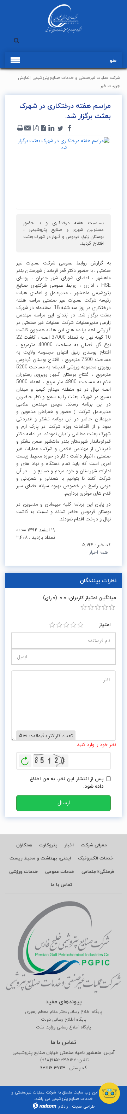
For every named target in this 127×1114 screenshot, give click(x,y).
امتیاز (105, 624)
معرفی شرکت (94, 845)
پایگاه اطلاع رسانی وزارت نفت (63, 1027)
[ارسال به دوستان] (28, 128)
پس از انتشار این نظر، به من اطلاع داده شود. (67, 782)
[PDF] (35, 128)
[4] (73, 625)
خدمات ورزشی (23, 871)
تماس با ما (61, 884)
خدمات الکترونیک (96, 858)
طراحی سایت (83, 1106)
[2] (59, 625)
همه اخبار (98, 552)
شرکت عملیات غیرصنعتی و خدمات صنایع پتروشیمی (76, 77)
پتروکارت (48, 845)
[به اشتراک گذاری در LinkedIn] (51, 128)
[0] (83, 607)
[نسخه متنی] (20, 128)
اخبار (69, 845)
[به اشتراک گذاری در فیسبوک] (69, 128)
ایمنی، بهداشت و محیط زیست (40, 858)
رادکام (63, 1106)
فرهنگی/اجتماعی (97, 871)
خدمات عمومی (59, 871)
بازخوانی (25, 759)
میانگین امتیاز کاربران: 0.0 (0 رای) (79, 597)
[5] (80, 625)
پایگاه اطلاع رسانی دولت (63, 1019)
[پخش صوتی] (43, 128)
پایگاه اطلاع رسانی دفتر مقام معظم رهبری (63, 1011)
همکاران (24, 845)
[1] (52, 625)
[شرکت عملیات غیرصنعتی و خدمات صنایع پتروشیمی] (63, 18)
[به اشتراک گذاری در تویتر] (60, 128)
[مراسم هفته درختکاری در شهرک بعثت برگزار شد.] (63, 172)
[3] (66, 625)
